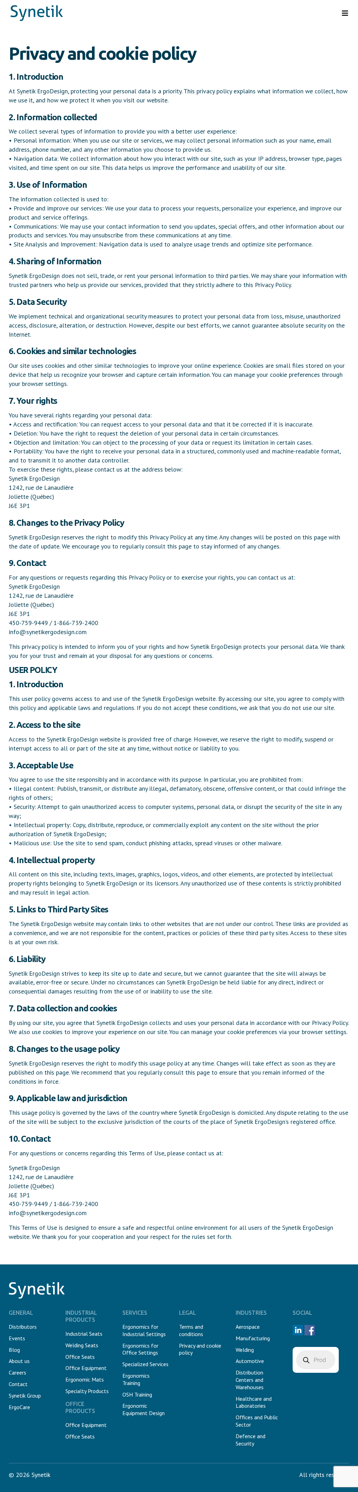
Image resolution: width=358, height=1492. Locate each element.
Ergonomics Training (136, 1379)
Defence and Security (250, 1440)
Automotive (250, 1360)
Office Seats (80, 1356)
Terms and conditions (191, 1330)
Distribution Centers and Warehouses (250, 1380)
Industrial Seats (83, 1333)
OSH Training (137, 1394)
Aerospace (248, 1326)
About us (19, 1360)
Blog (14, 1349)
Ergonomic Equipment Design (143, 1409)
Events (17, 1338)
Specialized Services (145, 1364)
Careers (17, 1372)
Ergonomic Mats (84, 1379)
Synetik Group (25, 1395)
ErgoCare (19, 1407)
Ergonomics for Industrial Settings (144, 1330)
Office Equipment (86, 1367)
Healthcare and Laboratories (254, 1402)
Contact (18, 1383)
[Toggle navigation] (345, 13)
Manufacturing (253, 1338)
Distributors (23, 1326)
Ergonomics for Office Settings (140, 1349)
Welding (245, 1349)
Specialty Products (87, 1390)
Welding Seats (81, 1345)
